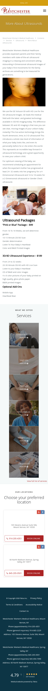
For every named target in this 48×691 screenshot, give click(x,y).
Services (9, 40)
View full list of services (37, 481)
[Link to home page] (21, 10)
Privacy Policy (36, 598)
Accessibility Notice (34, 604)
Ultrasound (20, 40)
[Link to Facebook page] (43, 512)
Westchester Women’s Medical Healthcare (18, 38)
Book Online (33, 538)
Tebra (35, 681)
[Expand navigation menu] (44, 10)
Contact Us (24, 611)
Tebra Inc (23, 598)
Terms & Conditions (14, 604)
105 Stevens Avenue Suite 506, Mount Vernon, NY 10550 (24, 526)
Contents (40, 38)
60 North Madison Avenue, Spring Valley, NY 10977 (24, 561)
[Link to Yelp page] (39, 512)
